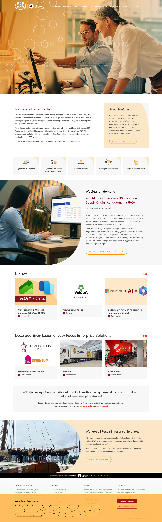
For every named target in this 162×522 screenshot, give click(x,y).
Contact (127, 6)
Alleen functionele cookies (126, 507)
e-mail (105, 405)
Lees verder (26, 316)
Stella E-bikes (114, 371)
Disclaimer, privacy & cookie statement (29, 515)
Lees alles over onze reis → (101, 475)
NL (141, 6)
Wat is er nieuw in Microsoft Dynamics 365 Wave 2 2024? (31, 311)
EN (146, 6)
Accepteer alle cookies (127, 501)
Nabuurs (67, 371)
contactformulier (86, 405)
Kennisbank (100, 6)
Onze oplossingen (82, 6)
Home (57, 6)
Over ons (114, 6)
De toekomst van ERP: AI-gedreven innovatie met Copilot (125, 311)
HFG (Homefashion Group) (31, 371)
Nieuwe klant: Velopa (73, 309)
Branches (67, 6)
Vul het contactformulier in (126, 489)
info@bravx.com (129, 492)
